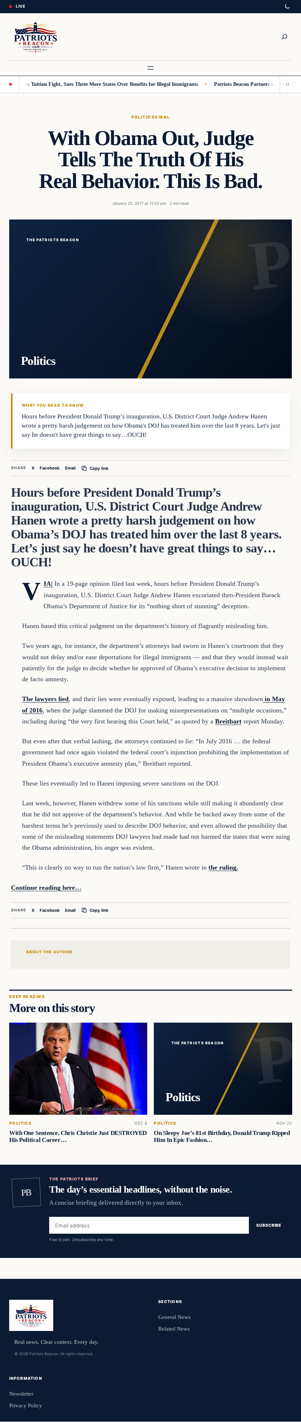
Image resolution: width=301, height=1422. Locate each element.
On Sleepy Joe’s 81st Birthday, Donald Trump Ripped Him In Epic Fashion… (222, 1136)
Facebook (50, 468)
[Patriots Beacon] (35, 36)
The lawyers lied (45, 699)
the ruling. (223, 867)
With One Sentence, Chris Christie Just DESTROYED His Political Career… (78, 1136)
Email (70, 468)
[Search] (284, 36)
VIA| (48, 583)
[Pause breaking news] (286, 84)
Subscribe (269, 1225)
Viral (162, 117)
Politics (143, 117)
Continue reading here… (46, 887)
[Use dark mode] (287, 6)
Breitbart (228, 721)
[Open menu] (150, 68)
